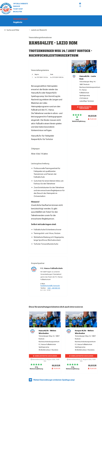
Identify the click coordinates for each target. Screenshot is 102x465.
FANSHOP (16, 6)
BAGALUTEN (17, 11)
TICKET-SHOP (18, 9)
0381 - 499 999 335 (54, 288)
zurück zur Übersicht (39, 30)
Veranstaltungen (20, 18)
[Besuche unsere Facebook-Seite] (80, 3)
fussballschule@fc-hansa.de (50, 285)
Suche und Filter (13, 30)
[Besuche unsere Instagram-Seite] (80, 6)
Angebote (17, 22)
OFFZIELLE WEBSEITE (20, 3)
